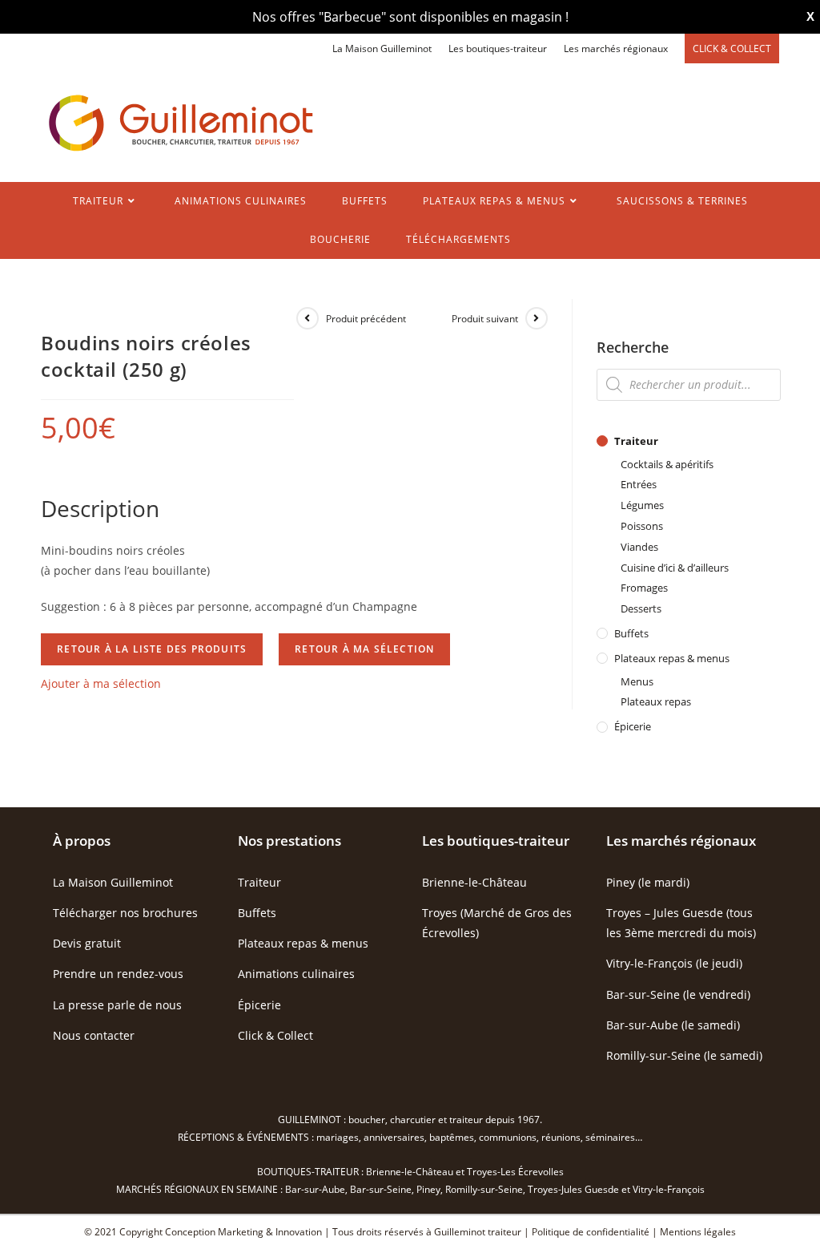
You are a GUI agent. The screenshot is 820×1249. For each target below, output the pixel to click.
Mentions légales (698, 1232)
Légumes (642, 505)
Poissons (642, 526)
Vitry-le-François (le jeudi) (674, 963)
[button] (101, 683)
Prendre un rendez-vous (118, 973)
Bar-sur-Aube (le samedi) (673, 1025)
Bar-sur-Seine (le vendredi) (678, 994)
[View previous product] (307, 318)
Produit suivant (485, 318)
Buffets (631, 633)
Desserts (641, 608)
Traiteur (636, 441)
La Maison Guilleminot (382, 48)
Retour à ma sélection (364, 649)
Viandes (639, 547)
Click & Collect (275, 1035)
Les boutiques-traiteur (497, 48)
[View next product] (536, 318)
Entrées (639, 484)
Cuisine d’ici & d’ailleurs (675, 567)
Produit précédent (366, 318)
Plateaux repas (656, 701)
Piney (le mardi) (647, 882)
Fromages (644, 587)
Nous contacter (94, 1035)
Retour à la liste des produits (152, 649)
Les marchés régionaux (616, 48)
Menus (637, 681)
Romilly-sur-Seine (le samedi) (684, 1055)
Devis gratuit (87, 943)
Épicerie (632, 726)
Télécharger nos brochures (125, 912)
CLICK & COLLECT (732, 48)
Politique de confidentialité (590, 1232)
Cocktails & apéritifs (667, 464)
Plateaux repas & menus (672, 658)
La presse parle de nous (117, 1005)
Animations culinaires (296, 973)
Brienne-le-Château (474, 882)
